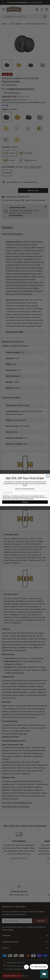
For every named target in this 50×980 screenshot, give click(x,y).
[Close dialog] (47, 476)
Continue (25, 502)
